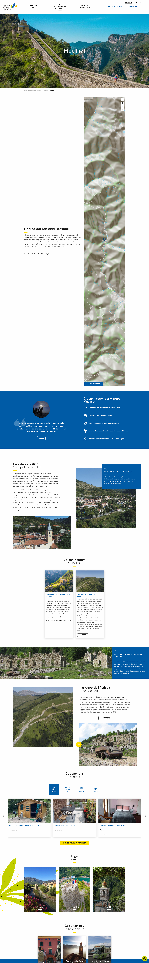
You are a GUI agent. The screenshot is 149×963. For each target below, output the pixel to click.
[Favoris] (139, 2)
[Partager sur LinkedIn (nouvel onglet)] (32, 254)
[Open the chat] (144, 958)
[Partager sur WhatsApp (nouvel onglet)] (35, 254)
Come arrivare (94, 384)
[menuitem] (10, 7)
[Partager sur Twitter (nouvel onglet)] (28, 254)
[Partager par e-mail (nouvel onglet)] (42, 254)
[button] (136, 2)
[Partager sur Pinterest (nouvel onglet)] (39, 254)
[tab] (54, 789)
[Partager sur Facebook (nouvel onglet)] (25, 254)
